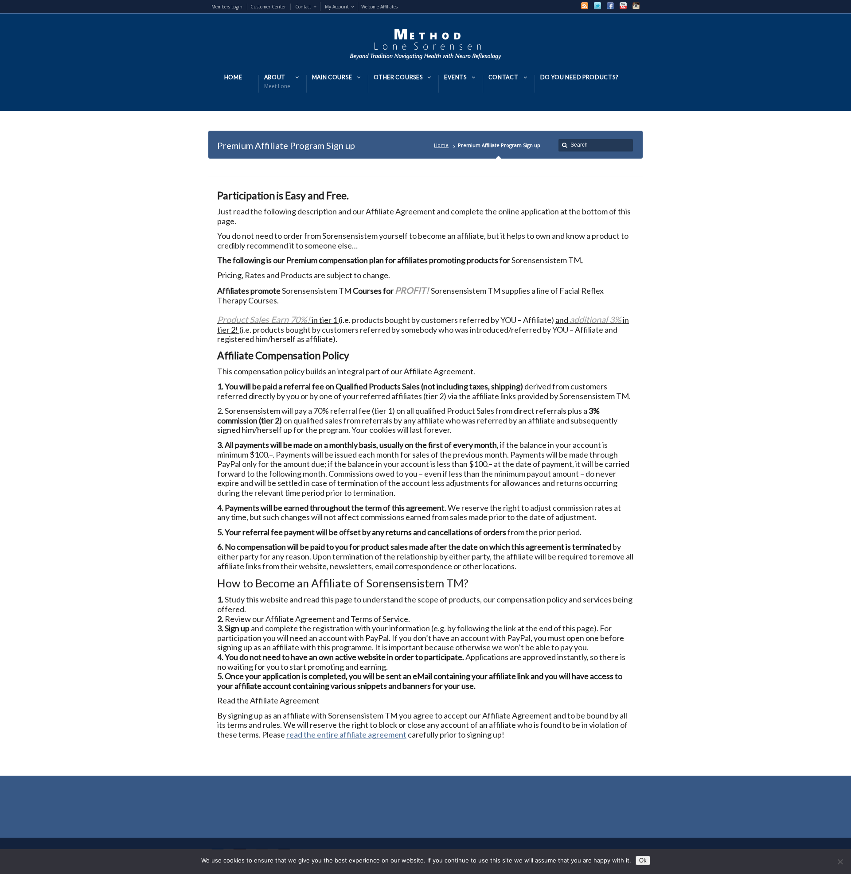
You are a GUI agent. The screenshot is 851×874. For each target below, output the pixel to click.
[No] (839, 861)
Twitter (597, 5)
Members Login (226, 7)
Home (441, 145)
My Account (337, 7)
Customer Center (268, 7)
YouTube (623, 5)
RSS (584, 5)
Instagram (636, 5)
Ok (643, 860)
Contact (303, 7)
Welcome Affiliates (379, 7)
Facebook (610, 5)
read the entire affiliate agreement (346, 734)
